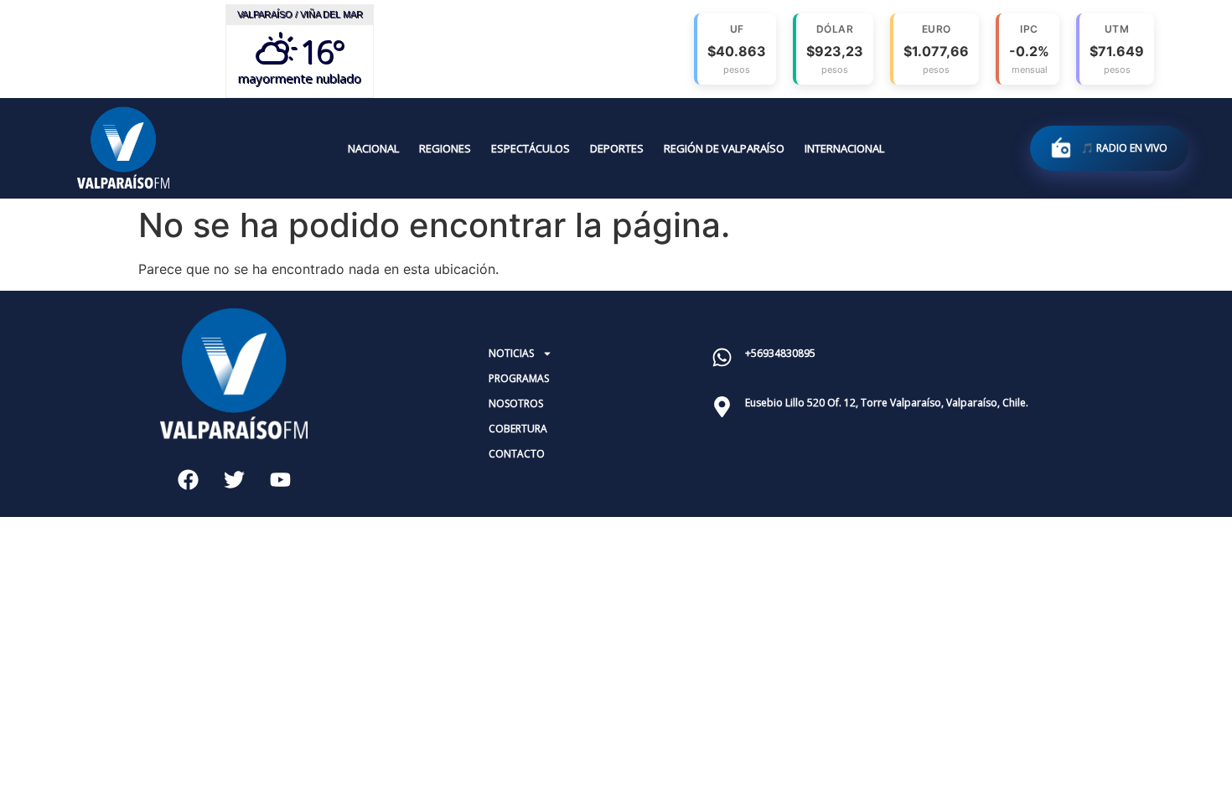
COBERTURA (518, 428)
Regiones (445, 148)
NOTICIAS (511, 353)
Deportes (617, 148)
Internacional (844, 148)
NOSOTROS (516, 403)
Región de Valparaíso (724, 148)
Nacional (373, 148)
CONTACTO (517, 454)
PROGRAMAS (519, 378)
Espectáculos (530, 148)
